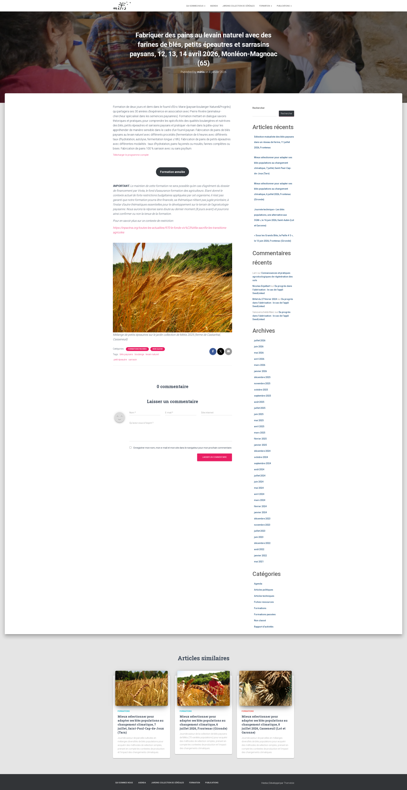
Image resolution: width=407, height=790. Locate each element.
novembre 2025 (262, 383)
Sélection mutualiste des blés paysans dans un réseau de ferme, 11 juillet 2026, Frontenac (274, 142)
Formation (264, 6)
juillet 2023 (259, 531)
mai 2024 (259, 488)
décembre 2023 (262, 518)
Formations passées (137, 349)
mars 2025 (259, 432)
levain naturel (152, 354)
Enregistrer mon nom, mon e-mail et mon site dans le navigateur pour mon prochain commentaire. (183, 447)
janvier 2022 (260, 555)
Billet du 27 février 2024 (264, 299)
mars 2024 (259, 500)
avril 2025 (259, 426)
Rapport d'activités (263, 626)
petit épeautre (120, 359)
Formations (260, 608)
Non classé (158, 349)
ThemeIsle (289, 783)
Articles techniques (264, 596)
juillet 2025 (259, 408)
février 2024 (260, 506)
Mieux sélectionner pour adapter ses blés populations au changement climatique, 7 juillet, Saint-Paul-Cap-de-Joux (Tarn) (141, 724)
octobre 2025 (261, 389)
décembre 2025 (262, 377)
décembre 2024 (262, 451)
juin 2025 (258, 414)
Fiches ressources (264, 602)
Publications (283, 6)
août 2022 (259, 549)
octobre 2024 (261, 457)
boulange (139, 354)
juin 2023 (258, 537)
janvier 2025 (260, 445)
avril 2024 (259, 494)
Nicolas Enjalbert (261, 286)
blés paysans (126, 354)
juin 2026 (258, 346)
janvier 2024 (260, 512)
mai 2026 (259, 352)
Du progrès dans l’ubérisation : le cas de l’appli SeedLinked (272, 289)
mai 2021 (259, 561)
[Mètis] (121, 6)
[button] (204, 6)
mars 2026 (259, 365)
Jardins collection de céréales (238, 6)
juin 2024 (258, 481)
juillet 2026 (259, 340)
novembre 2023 (262, 525)
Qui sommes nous (195, 6)
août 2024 (259, 469)
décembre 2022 (262, 543)
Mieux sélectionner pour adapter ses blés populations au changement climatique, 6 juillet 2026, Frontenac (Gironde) (203, 722)
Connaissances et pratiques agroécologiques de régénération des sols (272, 276)
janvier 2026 (260, 371)
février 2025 (260, 438)
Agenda (214, 6)
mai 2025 (259, 420)
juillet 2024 (259, 475)
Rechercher (258, 108)
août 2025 (259, 402)
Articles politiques (263, 589)
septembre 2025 (262, 395)
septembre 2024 (262, 463)
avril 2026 (259, 359)
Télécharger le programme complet (130, 155)
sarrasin (132, 359)
